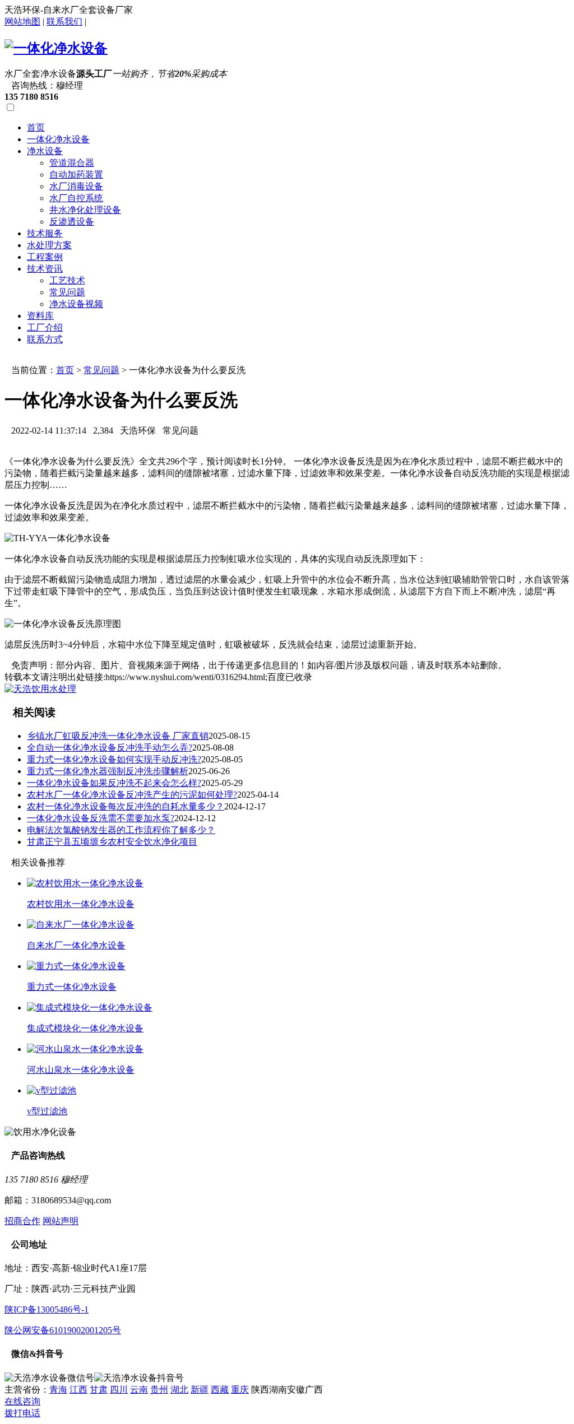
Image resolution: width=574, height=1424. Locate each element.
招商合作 (22, 1221)
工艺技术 (67, 280)
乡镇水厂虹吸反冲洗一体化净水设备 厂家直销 (118, 736)
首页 (36, 127)
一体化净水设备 (58, 139)
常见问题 (67, 292)
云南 (139, 1389)
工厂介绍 (45, 327)
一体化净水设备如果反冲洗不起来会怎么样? (114, 783)
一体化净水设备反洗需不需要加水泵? (100, 818)
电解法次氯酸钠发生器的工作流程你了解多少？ (121, 830)
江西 (78, 1389)
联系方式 (45, 339)
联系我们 (64, 21)
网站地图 (22, 21)
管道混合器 (71, 162)
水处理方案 (49, 245)
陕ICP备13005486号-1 (46, 1309)
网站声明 (60, 1221)
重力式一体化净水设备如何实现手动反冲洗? (114, 759)
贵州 (159, 1389)
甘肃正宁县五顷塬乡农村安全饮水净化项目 (112, 841)
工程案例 (45, 257)
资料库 (40, 315)
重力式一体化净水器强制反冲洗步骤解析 (107, 771)
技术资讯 (45, 268)
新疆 (200, 1389)
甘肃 (99, 1389)
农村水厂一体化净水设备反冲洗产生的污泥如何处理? (132, 794)
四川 (119, 1389)
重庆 (240, 1389)
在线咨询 (22, 1401)
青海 (58, 1389)
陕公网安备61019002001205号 (62, 1330)
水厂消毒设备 (76, 186)
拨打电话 (22, 1413)
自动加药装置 (76, 174)
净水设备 (45, 151)
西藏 (220, 1389)
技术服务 (45, 233)
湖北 (179, 1389)
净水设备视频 (76, 304)
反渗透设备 (71, 221)
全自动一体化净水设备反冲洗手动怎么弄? (109, 747)
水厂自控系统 (76, 198)
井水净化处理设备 (85, 210)
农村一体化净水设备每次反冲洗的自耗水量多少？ (125, 806)
